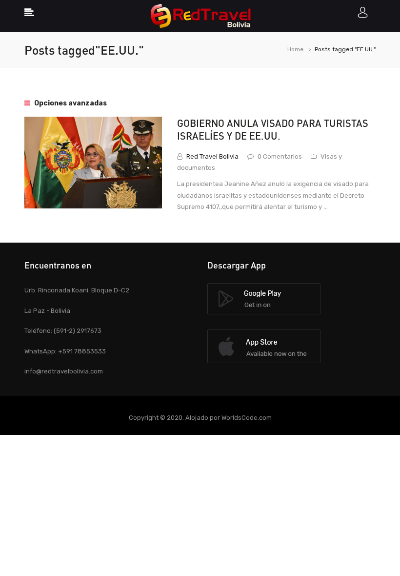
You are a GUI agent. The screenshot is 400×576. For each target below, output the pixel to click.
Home (295, 49)
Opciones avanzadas (70, 103)
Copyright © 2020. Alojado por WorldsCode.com (200, 417)
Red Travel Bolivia (212, 156)
